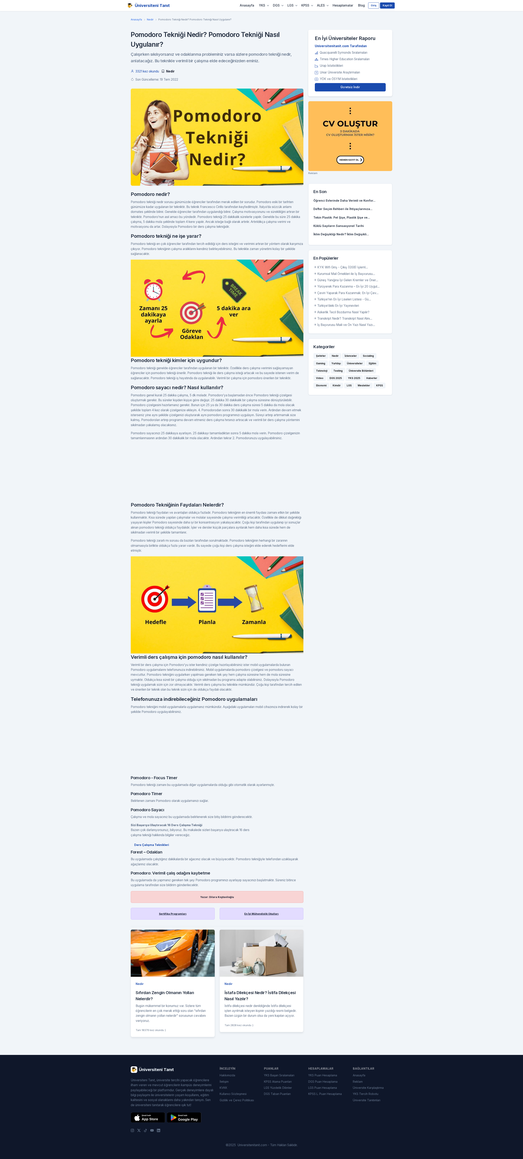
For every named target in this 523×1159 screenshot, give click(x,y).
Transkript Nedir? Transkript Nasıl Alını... (344, 318)
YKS (262, 5)
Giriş (374, 5)
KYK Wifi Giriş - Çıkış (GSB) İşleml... (342, 267)
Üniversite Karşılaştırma (368, 1087)
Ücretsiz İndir (350, 87)
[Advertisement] (217, 472)
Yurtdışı (336, 363)
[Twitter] (139, 1130)
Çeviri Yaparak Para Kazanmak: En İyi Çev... (348, 293)
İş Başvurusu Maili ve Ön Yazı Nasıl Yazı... (346, 325)
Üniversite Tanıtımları (366, 1100)
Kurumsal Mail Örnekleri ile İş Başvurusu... (346, 274)
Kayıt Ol (387, 5)
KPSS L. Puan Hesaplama (325, 1094)
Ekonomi (321, 385)
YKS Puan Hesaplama (322, 1075)
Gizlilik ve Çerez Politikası (237, 1100)
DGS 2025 (336, 378)
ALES (321, 5)
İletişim (224, 1081)
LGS (290, 5)
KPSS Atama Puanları (278, 1081)
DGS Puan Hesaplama (322, 1081)
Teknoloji (321, 370)
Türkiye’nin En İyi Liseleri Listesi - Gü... (344, 299)
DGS (276, 5)
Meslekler (364, 385)
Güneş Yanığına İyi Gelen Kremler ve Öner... (347, 280)
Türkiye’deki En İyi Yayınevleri (338, 306)
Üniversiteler (355, 363)
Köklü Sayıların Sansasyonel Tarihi (338, 226)
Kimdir (337, 385)
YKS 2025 (354, 378)
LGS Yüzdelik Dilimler (278, 1087)
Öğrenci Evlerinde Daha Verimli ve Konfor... (344, 200)
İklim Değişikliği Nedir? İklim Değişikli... (341, 234)
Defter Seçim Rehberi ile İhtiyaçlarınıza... (342, 209)
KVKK (223, 1087)
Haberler (371, 378)
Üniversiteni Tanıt (152, 5)
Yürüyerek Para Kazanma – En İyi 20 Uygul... (348, 286)
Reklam (358, 1081)
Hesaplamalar (343, 5)
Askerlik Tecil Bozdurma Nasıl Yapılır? (343, 312)
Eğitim (372, 363)
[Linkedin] (158, 1130)
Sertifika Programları (173, 913)
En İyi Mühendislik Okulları (261, 913)
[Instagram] (132, 1130)
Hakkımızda (227, 1075)
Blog (361, 5)
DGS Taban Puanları (277, 1094)
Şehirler (321, 355)
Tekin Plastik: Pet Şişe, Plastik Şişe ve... (341, 217)
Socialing (368, 355)
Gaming (320, 363)
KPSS (305, 5)
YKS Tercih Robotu (365, 1094)
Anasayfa (247, 5)
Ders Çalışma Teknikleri (151, 845)
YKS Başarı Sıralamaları (279, 1075)
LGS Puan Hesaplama (322, 1087)
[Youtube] (152, 1130)
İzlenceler (351, 355)
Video (319, 378)
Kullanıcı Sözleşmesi (233, 1094)
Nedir (150, 19)
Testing (338, 370)
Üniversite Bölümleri (361, 370)
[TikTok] (145, 1130)
